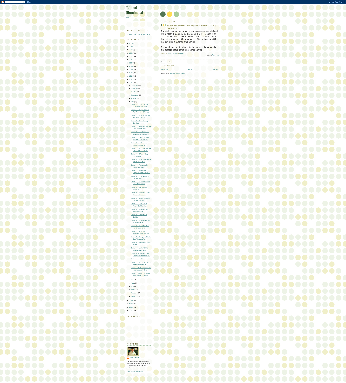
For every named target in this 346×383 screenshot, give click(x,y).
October (134, 92)
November (134, 88)
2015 (131, 69)
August (133, 98)
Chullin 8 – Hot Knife (137, 259)
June (133, 280)
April (132, 286)
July (132, 102)
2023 (131, 53)
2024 (131, 50)
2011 (131, 82)
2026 (131, 43)
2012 (131, 79)
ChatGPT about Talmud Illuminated (138, 34)
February (134, 293)
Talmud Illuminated (134, 10)
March (133, 289)
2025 (131, 46)
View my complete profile (135, 371)
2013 (131, 76)
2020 (131, 63)
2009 (131, 304)
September (135, 95)
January (134, 296)
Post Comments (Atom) (177, 73)
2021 (131, 59)
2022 (131, 56)
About (127, 17)
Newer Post (165, 69)
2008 (131, 307)
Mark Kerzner (134, 357)
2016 (131, 66)
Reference (215, 55)
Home (190, 69)
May (132, 283)
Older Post (215, 69)
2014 (131, 73)
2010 (131, 300)
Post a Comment (169, 65)
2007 (131, 310)
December (134, 85)
